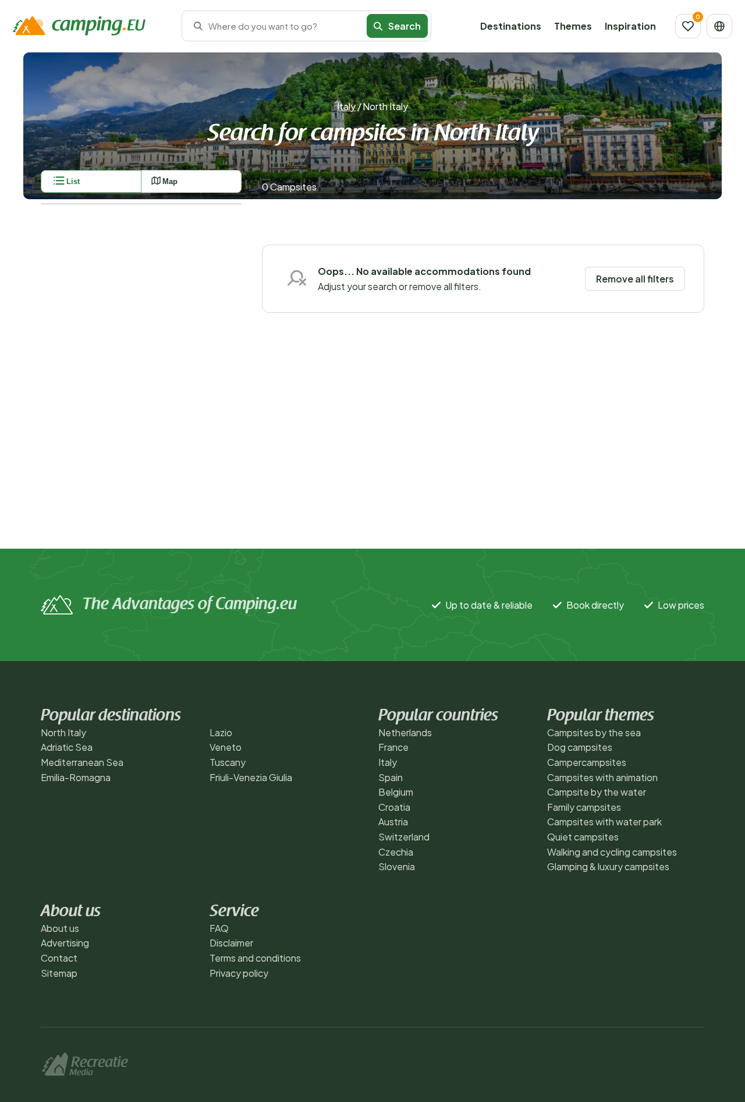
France (393, 747)
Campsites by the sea (594, 732)
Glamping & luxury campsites (608, 866)
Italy (346, 106)
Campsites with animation (602, 777)
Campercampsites (586, 762)
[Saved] (688, 26)
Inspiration (630, 26)
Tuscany (228, 762)
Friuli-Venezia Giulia (251, 777)
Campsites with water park (604, 821)
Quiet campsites (583, 837)
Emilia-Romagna (76, 777)
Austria (393, 821)
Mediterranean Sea (82, 762)
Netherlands (405, 732)
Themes (573, 26)
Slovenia (396, 866)
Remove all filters (635, 279)
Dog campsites (579, 747)
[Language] (719, 26)
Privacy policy (239, 973)
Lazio (221, 732)
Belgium (395, 792)
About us (60, 928)
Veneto (226, 747)
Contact (59, 958)
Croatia (394, 807)
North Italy (63, 732)
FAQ (219, 928)
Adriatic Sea (67, 747)
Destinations (510, 26)
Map (170, 181)
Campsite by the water (596, 792)
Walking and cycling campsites (612, 852)
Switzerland (404, 837)
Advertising (65, 943)
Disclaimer (231, 943)
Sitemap (59, 973)
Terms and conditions (255, 958)
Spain (390, 777)
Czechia (395, 852)
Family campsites (584, 807)
